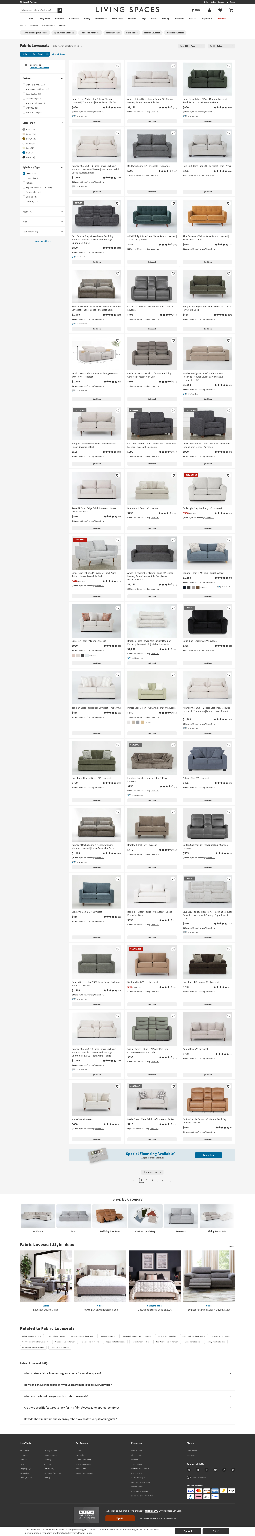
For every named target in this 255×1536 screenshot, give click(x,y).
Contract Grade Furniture (140, 1469)
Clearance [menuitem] (221, 18)
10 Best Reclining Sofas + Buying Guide (209, 1309)
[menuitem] (231, 10)
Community (80, 1455)
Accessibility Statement (84, 1473)
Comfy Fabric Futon (107, 1336)
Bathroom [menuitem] (179, 18)
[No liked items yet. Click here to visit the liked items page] (220, 10)
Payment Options (50, 1455)
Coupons (134, 1459)
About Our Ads (136, 1473)
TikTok (224, 1470)
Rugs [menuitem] (143, 18)
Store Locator (192, 1450)
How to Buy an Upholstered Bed (100, 1309)
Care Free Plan (136, 1450)
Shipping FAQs (25, 1469)
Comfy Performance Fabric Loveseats (136, 1336)
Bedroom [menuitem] (59, 18)
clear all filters (58, 54)
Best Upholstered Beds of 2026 (155, 1309)
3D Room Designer (138, 1478)
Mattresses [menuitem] (74, 18)
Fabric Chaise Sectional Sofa (82, 1336)
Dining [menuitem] (87, 18)
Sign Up (120, 1518)
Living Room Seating (48, 25)
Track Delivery (25, 1473)
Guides (46, 1305)
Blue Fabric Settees (192, 1342)
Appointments (192, 1455)
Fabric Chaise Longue (56, 1336)
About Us (79, 1450)
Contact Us (24, 1455)
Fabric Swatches (137, 1487)
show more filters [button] (42, 241)
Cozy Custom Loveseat (221, 1336)
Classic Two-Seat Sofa (90, 1342)
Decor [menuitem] (153, 18)
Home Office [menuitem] (101, 18)
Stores (232, 2)
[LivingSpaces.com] (127, 9)
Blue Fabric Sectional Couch (33, 1347)
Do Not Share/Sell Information (142, 1496)
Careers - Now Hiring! (83, 1459)
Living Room (34, 25)
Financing (47, 1459)
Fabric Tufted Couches (140, 1342)
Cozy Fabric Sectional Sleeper (194, 1336)
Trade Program (136, 1464)
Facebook (198, 1470)
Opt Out (188, 1531)
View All (232, 1246)
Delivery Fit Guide (50, 1450)
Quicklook (97, 121)
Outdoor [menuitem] (132, 18)
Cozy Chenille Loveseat (60, 1347)
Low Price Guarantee (83, 1464)
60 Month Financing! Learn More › (35, 2)
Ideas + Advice (136, 1455)
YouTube (215, 1470)
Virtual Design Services (139, 1491)
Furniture (23, 25)
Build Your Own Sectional (140, 1482)
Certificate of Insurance (52, 1473)
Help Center (24, 1450)
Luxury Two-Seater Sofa (216, 1342)
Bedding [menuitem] (165, 18)
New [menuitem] (31, 18)
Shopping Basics (154, 1305)
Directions (23, 1459)
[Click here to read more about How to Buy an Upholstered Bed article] (100, 1276)
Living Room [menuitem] (44, 18)
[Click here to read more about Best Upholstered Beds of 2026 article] (155, 1276)
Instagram (207, 1470)
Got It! (215, 1531)
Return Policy (49, 1469)
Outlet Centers (81, 1469)
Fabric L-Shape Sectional (31, 1336)
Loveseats (62, 25)
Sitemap (47, 1478)
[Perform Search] (60, 10)
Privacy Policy (85, 1532)
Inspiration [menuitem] (207, 18)
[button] (112, 107)
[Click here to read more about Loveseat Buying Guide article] (46, 1276)
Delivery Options (217, 2)
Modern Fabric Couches (167, 1336)
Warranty (47, 1464)
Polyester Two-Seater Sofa (65, 1342)
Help (206, 2)
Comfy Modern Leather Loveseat (35, 1342)
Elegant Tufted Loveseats (115, 1342)
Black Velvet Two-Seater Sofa (167, 1342)
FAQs (22, 1464)
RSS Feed (233, 1470)
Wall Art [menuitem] (192, 18)
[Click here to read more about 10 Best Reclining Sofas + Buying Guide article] (209, 1276)
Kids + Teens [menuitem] (117, 18)
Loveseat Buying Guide (45, 1309)
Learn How (99, 112)
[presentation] (191, 46)
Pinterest (189, 1470)
